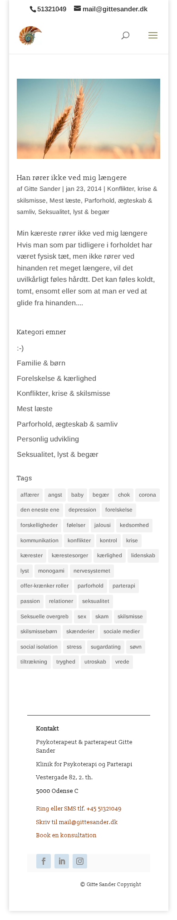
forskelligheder (39, 525)
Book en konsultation (66, 835)
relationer (61, 601)
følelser (76, 525)
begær (101, 495)
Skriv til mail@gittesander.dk (77, 822)
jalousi (102, 525)
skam (101, 616)
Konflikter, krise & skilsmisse (63, 393)
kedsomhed (134, 525)
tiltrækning (33, 662)
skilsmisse (130, 616)
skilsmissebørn (38, 631)
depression (82, 510)
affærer (29, 495)
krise (132, 540)
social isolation (39, 647)
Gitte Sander (42, 188)
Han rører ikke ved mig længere (72, 177)
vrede (122, 662)
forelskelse (119, 510)
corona (147, 495)
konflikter (79, 540)
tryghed (65, 662)
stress (74, 647)
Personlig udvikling (48, 439)
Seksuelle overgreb (44, 616)
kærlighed (109, 555)
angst (55, 495)
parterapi (124, 586)
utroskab (95, 662)
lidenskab (143, 555)
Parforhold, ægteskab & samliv (67, 424)
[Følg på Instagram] (80, 861)
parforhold (90, 586)
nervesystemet (92, 571)
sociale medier (121, 631)
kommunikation (39, 540)
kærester (31, 555)
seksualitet (95, 601)
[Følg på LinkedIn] (61, 861)
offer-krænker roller (44, 586)
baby (77, 495)
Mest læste (65, 200)
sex (82, 616)
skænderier (80, 631)
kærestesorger (70, 555)
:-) (20, 348)
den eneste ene (39, 510)
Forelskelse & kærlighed (56, 378)
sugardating (106, 647)
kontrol (108, 540)
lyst (24, 571)
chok (124, 495)
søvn (136, 647)
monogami (51, 571)
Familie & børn (41, 363)
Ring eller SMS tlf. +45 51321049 (79, 808)
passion (30, 601)
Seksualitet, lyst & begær (73, 211)
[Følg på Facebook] (43, 861)
